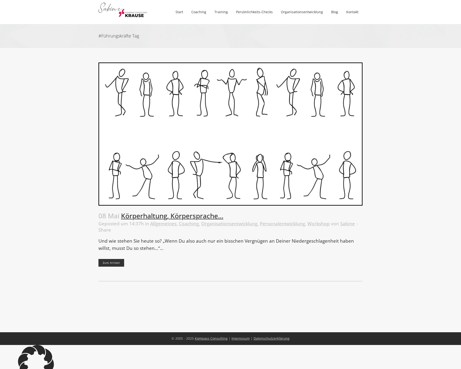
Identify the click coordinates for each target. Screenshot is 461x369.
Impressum (240, 338)
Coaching (189, 224)
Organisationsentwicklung (229, 224)
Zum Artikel (111, 262)
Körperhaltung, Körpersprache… (172, 215)
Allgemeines (163, 224)
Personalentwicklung (282, 224)
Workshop (318, 224)
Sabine (347, 224)
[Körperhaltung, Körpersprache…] (230, 134)
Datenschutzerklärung (272, 338)
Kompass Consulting (211, 338)
